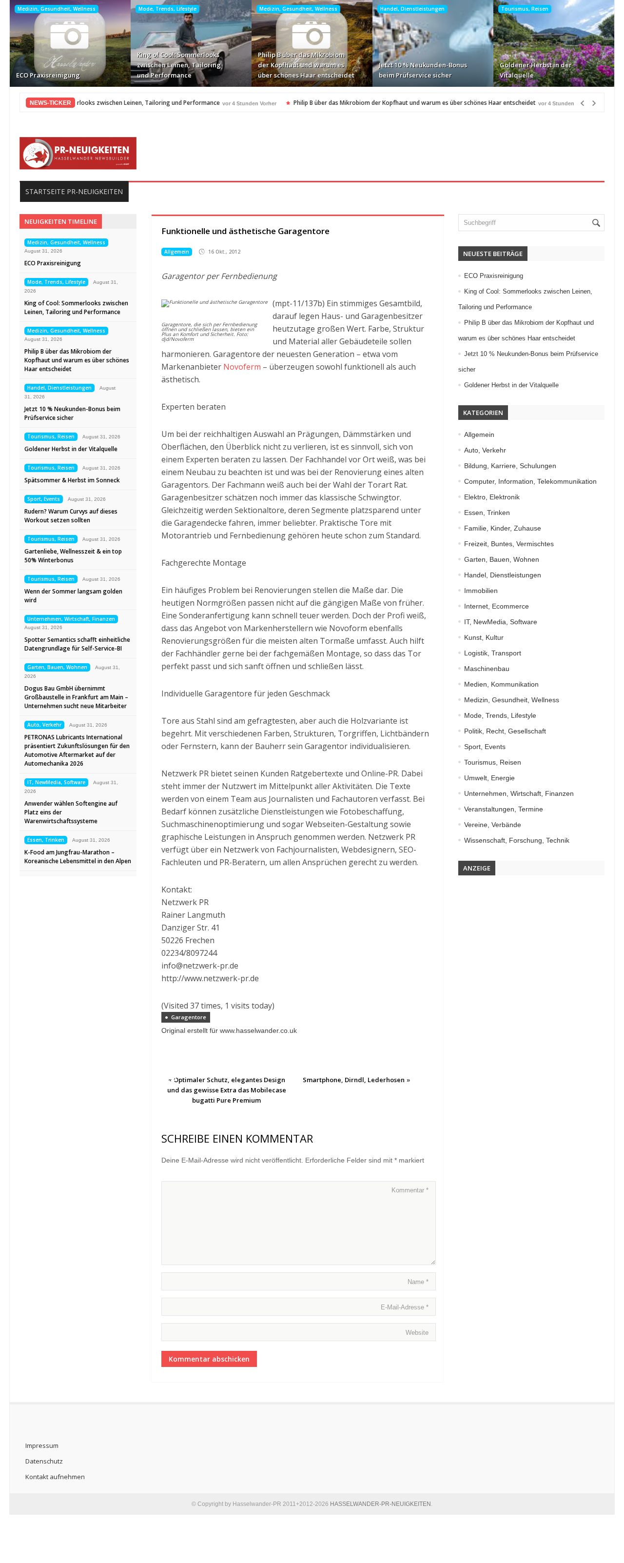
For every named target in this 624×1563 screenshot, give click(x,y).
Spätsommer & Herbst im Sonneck (72, 480)
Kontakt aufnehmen (55, 1476)
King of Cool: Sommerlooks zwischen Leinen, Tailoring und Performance (179, 64)
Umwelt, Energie (489, 778)
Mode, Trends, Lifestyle (167, 8)
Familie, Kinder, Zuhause (502, 528)
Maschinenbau (486, 669)
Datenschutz (44, 1461)
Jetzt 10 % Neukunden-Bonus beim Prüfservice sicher (423, 69)
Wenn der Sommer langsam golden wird (73, 595)
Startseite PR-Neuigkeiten (74, 191)
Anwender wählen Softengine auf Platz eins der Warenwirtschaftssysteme (70, 812)
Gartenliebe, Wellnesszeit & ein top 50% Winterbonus (73, 555)
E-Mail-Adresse (405, 1307)
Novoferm (242, 366)
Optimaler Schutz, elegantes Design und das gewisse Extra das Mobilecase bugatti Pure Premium (226, 1090)
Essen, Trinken (45, 839)
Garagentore (188, 1017)
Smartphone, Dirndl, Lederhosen (354, 1079)
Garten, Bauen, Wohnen (57, 667)
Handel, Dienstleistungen (412, 8)
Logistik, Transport (492, 653)
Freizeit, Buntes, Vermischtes (509, 544)
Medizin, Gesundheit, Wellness (57, 8)
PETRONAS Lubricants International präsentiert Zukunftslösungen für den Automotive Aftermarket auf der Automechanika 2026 (77, 750)
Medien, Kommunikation (501, 684)
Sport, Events (43, 498)
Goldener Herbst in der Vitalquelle (536, 69)
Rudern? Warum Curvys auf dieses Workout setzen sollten (70, 515)
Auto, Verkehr (44, 724)
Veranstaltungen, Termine (503, 809)
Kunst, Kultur (484, 637)
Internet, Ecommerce (496, 606)
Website (417, 1332)
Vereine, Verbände (492, 825)
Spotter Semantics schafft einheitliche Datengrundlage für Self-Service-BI (77, 644)
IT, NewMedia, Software (56, 782)
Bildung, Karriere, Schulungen (510, 466)
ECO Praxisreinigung (48, 75)
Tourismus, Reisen (524, 8)
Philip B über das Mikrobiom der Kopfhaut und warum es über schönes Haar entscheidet (306, 64)
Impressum (41, 1445)
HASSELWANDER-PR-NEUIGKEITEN (380, 1504)
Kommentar (410, 1190)
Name (418, 1282)
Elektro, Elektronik (492, 497)
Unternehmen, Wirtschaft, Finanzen (71, 618)
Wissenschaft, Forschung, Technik (516, 840)
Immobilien (481, 590)
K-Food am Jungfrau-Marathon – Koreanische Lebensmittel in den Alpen (77, 856)
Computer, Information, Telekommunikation (530, 481)
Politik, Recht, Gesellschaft (505, 731)
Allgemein (176, 251)
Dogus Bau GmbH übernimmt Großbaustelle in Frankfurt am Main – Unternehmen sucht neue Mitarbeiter (76, 697)
